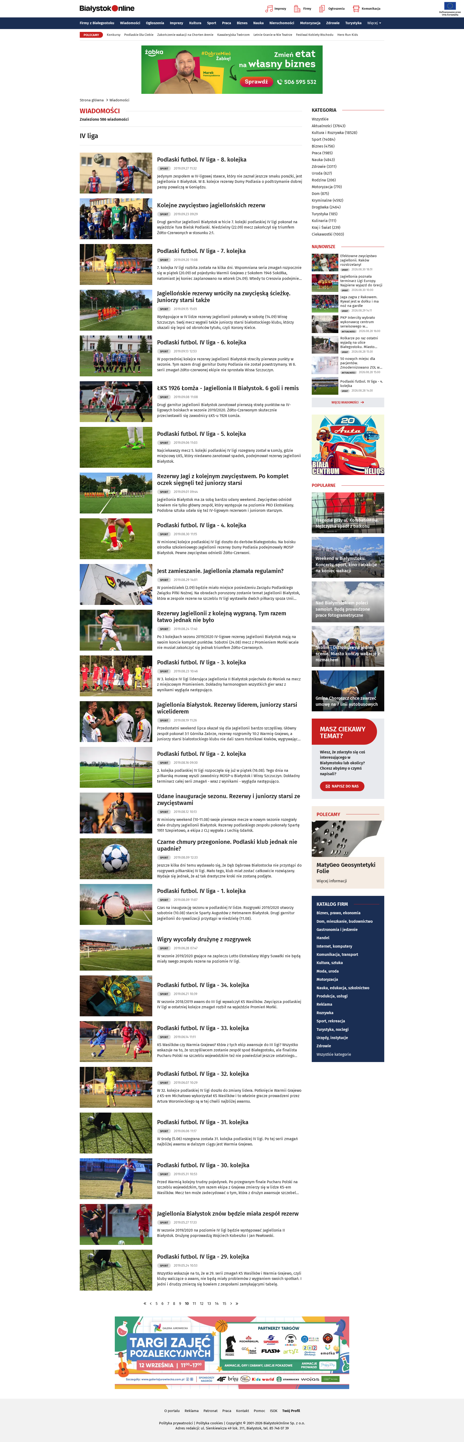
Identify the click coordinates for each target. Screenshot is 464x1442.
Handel (323, 938)
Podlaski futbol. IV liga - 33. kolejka (203, 1028)
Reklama (324, 1004)
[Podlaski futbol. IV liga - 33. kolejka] (116, 1041)
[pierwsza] (145, 1303)
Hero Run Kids (347, 34)
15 (224, 1303)
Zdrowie (333, 23)
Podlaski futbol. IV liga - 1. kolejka (201, 891)
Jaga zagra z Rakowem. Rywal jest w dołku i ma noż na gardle (359, 301)
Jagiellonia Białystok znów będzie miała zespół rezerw (228, 1213)
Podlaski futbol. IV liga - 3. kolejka (201, 662)
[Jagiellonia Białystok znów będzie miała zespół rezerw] (116, 1224)
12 (201, 1303)
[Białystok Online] (107, 8)
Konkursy (113, 34)
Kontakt (242, 1411)
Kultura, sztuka (330, 962)
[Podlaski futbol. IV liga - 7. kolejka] (116, 264)
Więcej (372, 23)
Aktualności (322, 126)
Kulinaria (320, 220)
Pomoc (259, 1411)
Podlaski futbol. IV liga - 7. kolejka (201, 251)
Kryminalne (322, 200)
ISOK (273, 1411)
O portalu (172, 1411)
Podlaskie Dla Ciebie (138, 34)
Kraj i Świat (321, 227)
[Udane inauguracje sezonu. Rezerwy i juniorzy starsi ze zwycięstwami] (116, 813)
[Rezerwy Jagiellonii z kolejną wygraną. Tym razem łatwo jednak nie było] (116, 630)
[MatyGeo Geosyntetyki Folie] (348, 839)
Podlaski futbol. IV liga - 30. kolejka (203, 1165)
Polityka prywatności (176, 1423)
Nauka (258, 23)
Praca (226, 23)
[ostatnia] (237, 1303)
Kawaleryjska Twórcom (233, 34)
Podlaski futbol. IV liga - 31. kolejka (202, 1122)
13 (209, 1303)
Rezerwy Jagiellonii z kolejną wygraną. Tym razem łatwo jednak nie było (221, 617)
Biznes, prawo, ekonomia (339, 913)
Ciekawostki (322, 234)
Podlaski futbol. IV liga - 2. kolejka (201, 754)
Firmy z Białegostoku (97, 23)
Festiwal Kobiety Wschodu (315, 34)
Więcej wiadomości (345, 402)
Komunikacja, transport (337, 954)
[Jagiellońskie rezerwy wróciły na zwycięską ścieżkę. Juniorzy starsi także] (116, 310)
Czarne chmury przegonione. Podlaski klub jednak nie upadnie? (227, 845)
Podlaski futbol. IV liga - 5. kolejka (201, 434)
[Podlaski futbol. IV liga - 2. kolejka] (116, 767)
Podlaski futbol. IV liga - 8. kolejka (201, 159)
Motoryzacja (310, 23)
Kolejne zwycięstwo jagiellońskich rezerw (211, 205)
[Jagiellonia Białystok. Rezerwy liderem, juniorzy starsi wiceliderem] (116, 721)
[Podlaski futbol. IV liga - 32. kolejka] (116, 1087)
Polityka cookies (209, 1423)
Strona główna (92, 100)
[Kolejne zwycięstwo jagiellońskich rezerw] (116, 218)
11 (194, 1303)
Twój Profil (291, 1411)
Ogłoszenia (336, 8)
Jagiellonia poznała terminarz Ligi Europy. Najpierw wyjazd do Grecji (361, 280)
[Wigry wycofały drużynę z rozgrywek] (116, 950)
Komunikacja (371, 8)
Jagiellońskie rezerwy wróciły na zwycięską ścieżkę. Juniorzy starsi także (223, 297)
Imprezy (280, 8)
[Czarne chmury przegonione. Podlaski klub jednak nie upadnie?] (116, 858)
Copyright (234, 1423)
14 (217, 1303)
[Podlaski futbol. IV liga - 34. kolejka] (116, 995)
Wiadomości (130, 23)
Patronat (210, 1411)
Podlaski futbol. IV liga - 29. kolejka (203, 1256)
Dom (316, 193)
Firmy (307, 8)
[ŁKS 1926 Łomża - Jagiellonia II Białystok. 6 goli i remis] (116, 401)
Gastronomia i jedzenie (337, 929)
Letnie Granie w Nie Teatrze (273, 34)
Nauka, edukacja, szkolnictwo (343, 988)
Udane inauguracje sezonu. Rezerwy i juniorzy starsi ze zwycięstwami (228, 800)
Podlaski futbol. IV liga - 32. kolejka (203, 1073)
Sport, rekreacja (331, 1021)
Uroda (317, 173)
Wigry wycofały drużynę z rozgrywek (204, 939)
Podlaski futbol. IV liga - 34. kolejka (203, 985)
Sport (211, 23)
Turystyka (353, 23)
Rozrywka (325, 1013)
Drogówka (320, 207)
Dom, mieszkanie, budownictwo (345, 921)
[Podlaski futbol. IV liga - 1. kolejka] (116, 904)
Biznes (242, 23)
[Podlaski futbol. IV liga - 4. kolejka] (116, 538)
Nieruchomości (281, 23)
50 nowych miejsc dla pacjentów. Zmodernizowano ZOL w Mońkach (360, 363)
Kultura (195, 23)
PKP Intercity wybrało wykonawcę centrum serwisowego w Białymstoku (357, 321)
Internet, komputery (334, 946)
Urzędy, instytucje (332, 1037)
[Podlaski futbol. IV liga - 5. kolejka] (116, 447)
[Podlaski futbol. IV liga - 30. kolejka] (116, 1178)
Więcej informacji (332, 881)
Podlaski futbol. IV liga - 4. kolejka (201, 525)
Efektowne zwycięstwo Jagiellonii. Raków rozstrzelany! (358, 260)
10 (187, 1303)
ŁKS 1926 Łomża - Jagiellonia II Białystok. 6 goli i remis (228, 388)
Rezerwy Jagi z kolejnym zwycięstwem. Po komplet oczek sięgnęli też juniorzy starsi (223, 480)
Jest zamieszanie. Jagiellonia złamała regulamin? (220, 571)
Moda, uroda (328, 971)
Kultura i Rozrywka (328, 132)
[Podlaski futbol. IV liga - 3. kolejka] (116, 675)
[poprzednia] (151, 1303)
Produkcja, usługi (332, 996)
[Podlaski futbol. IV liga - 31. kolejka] (116, 1133)
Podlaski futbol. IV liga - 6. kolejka (201, 342)
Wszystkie (320, 119)
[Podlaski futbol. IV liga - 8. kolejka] (116, 173)
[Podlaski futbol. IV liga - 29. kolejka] (116, 1270)
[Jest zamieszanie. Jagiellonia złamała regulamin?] (116, 584)
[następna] (231, 1303)
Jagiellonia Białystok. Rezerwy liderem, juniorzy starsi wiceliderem (227, 708)
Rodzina (319, 180)
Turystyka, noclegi (333, 1029)
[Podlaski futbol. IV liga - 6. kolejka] (116, 355)
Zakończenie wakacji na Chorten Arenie (185, 34)
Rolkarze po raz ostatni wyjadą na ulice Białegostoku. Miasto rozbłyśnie (359, 342)
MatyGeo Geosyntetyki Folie (346, 868)
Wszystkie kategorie (334, 1054)
